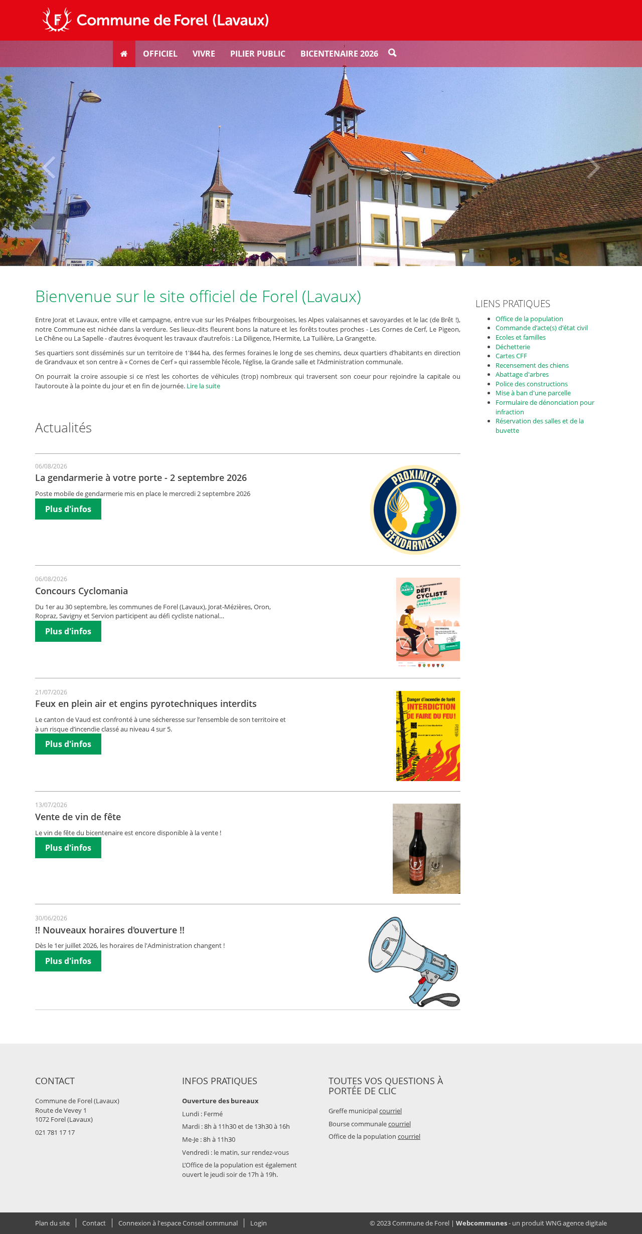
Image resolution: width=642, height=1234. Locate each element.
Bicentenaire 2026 (339, 53)
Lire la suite (203, 385)
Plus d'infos (68, 509)
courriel (390, 1110)
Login (258, 1222)
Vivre (204, 53)
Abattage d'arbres (522, 374)
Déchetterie (513, 346)
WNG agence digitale (576, 1222)
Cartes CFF (511, 355)
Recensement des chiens (532, 365)
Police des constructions (532, 383)
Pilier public (257, 53)
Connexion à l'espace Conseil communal (178, 1222)
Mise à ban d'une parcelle (533, 392)
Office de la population (529, 318)
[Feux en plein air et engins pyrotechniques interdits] (428, 736)
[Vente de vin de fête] (426, 849)
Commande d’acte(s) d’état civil (542, 327)
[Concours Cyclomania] (428, 623)
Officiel (160, 53)
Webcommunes (481, 1222)
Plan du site (52, 1222)
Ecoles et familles (521, 337)
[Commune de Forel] (155, 20)
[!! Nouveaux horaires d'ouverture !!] (414, 962)
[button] (48, 153)
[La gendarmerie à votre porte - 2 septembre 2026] (415, 510)
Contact (94, 1222)
